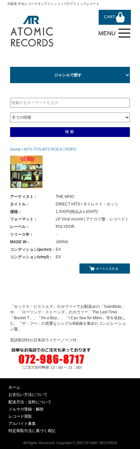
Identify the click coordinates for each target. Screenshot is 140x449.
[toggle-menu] (124, 33)
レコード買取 (20, 416)
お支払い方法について (28, 394)
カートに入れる (107, 268)
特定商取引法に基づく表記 (31, 430)
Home (15, 149)
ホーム (14, 387)
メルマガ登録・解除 (26, 409)
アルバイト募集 (22, 423)
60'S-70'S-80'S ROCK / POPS (50, 149)
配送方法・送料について (29, 402)
